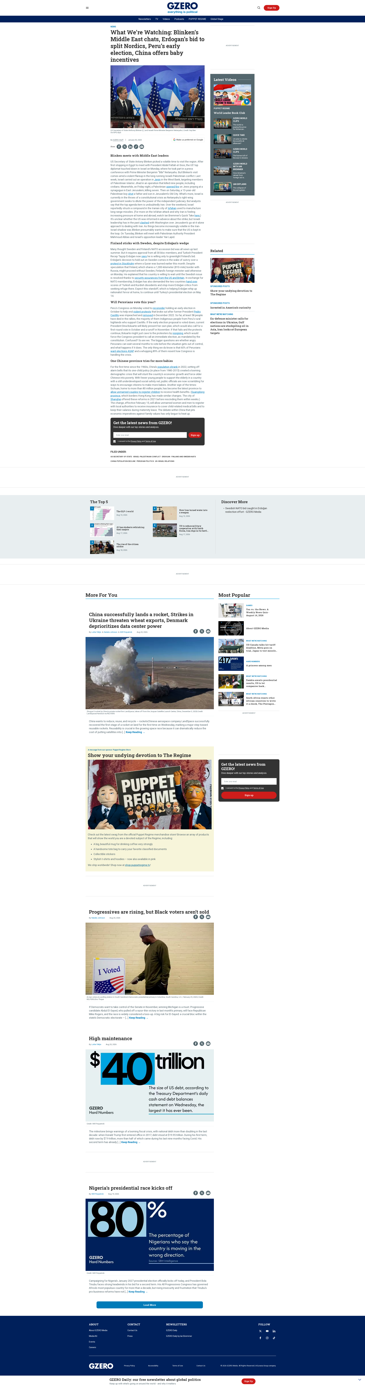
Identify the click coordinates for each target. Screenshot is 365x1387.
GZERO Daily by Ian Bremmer (179, 1336)
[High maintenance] (150, 1085)
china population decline (122, 461)
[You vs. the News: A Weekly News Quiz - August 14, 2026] (231, 610)
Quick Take (239, 135)
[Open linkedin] (274, 1331)
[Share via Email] (141, 146)
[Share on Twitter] (124, 146)
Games (249, 605)
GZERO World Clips (240, 119)
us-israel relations (164, 461)
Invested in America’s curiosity (230, 307)
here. (197, 215)
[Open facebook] (260, 1338)
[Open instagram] (267, 1338)
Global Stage (217, 19)
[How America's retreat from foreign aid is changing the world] (222, 170)
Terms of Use (150, 441)
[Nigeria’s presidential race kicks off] (150, 1234)
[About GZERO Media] (231, 628)
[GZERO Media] (182, 8)
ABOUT (94, 1324)
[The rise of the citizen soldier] (102, 546)
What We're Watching (221, 314)
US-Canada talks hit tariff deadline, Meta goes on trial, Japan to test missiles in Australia (261, 649)
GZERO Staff (118, 140)
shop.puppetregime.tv (137, 865)
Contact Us (132, 1330)
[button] (271, 8)
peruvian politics (145, 461)
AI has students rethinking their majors (130, 528)
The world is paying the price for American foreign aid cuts (239, 128)
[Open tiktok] (274, 1338)
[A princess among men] (231, 663)
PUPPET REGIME (197, 19)
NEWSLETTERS (176, 1324)
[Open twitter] (260, 1331)
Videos (166, 19)
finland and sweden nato (183, 457)
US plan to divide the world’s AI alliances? (240, 141)
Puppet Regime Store (122, 750)
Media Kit (93, 1336)
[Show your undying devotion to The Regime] (232, 269)
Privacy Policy (136, 441)
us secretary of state (121, 457)
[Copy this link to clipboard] (136, 146)
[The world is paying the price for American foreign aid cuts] (222, 123)
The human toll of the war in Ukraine (240, 157)
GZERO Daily (171, 1330)
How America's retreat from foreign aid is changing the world (239, 177)
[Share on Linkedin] (130, 146)
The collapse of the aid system (239, 189)
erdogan (166, 457)
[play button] (232, 95)
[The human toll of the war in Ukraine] (222, 153)
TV (156, 19)
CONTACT (133, 1324)
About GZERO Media (257, 628)
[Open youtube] (267, 1331)
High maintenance (110, 1038)
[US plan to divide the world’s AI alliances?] (222, 138)
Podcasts (179, 19)
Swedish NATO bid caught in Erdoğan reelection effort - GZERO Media (246, 510)
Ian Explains (239, 184)
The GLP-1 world (124, 511)
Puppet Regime (222, 108)
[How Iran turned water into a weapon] (165, 512)
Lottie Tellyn (96, 632)
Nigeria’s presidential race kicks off (130, 1188)
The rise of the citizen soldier (127, 545)
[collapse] (359, 1380)
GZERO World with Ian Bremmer (240, 166)
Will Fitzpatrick (126, 632)
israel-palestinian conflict (147, 457)
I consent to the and (136, 441)
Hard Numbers (253, 662)
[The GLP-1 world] (102, 512)
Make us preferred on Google (189, 140)
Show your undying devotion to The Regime (139, 755)
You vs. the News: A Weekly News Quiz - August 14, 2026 (257, 612)
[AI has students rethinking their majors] (102, 529)
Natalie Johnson (110, 632)
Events (92, 1342)
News (113, 27)
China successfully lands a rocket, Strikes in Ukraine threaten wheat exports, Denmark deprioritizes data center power (141, 620)
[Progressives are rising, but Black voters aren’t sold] (150, 958)
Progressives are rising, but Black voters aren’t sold (149, 911)
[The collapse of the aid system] (222, 186)
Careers (92, 1347)
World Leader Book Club (229, 113)
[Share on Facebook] (119, 146)
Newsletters (144, 19)
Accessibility (153, 1366)
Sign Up (248, 1381)
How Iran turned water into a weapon (193, 511)
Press (130, 1336)
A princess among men (259, 665)
